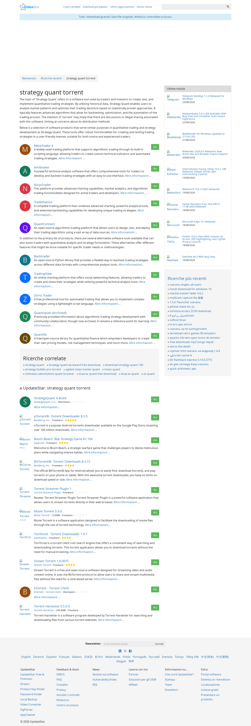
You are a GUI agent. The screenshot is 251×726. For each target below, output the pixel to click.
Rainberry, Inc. (42, 420)
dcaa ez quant (130, 374)
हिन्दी (131, 661)
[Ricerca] (228, 7)
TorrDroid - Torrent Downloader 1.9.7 (60, 534)
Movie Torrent (42, 515)
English (26, 657)
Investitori (171, 690)
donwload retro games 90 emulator (193, 333)
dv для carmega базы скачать (189, 364)
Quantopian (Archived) (50, 313)
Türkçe (179, 657)
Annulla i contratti (68, 695)
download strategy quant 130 (124, 365)
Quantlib (40, 334)
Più (155, 147)
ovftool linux (178, 320)
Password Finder (31, 694)
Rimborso (63, 700)
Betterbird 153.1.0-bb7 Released (200, 189)
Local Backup (28, 699)
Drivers (25, 684)
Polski (126, 657)
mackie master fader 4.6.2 (186, 293)
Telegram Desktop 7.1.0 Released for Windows (203, 97)
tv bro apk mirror (181, 324)
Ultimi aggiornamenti (122, 6)
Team (168, 685)
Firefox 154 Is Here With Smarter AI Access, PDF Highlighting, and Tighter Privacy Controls (204, 239)
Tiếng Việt (192, 657)
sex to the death (180, 346)
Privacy (61, 690)
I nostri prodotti (71, 6)
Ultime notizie (144, 6)
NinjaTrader (42, 185)
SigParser (26, 709)
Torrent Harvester (44, 610)
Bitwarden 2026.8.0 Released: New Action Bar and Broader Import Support (205, 153)
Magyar (121, 661)
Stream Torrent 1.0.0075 (51, 561)
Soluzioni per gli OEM (142, 679)
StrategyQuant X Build (50, 398)
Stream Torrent (42, 565)
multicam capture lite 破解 (186, 298)
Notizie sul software (105, 674)
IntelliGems (40, 537)
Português (140, 657)
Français (64, 657)
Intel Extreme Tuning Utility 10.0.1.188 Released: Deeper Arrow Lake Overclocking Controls (204, 171)
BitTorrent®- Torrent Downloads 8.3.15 (62, 461)
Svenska (167, 657)
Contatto (62, 685)
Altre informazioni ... (72, 158)
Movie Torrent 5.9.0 (48, 511)
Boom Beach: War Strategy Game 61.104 (63, 439)
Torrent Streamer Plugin (47, 492)
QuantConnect (44, 224)
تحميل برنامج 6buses (182, 315)
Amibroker (41, 167)
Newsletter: (93, 644)
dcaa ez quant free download (97, 374)
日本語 (88, 657)
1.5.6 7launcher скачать (185, 302)
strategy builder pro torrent (43, 369)
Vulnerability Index (105, 679)
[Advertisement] (125, 47)
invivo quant (112, 369)
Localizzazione (210, 685)
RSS (95, 685)
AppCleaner (27, 715)
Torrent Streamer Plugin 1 (52, 489)
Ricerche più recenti (187, 278)
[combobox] (193, 7)
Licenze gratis (210, 690)
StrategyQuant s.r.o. (45, 402)
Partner (134, 674)
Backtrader (42, 256)
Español (51, 657)
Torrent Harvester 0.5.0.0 (52, 606)
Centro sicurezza (67, 705)
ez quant (149, 374)
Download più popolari (95, 6)
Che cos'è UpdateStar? (179, 674)
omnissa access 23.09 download (190, 311)
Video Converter (30, 704)
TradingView (43, 274)
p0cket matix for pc (182, 306)
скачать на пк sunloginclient (188, 329)
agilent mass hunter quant (83, 369)
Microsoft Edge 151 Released (198, 221)
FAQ (59, 679)
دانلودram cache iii (181, 355)
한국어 (99, 657)
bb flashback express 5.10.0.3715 (191, 360)
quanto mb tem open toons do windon (195, 338)
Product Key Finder (32, 689)
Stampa (170, 679)
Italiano (77, 657)
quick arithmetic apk (183, 369)
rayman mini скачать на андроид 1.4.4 (195, 351)
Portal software (211, 674)
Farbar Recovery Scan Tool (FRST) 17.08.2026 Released (201, 205)
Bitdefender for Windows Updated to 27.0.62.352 (203, 135)
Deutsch (38, 657)
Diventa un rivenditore (215, 679)
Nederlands (112, 657)
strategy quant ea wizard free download (75, 365)
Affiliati (133, 685)
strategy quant (34, 365)
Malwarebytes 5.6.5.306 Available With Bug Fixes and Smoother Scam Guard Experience (204, 116)
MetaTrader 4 (43, 146)
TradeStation (43, 202)
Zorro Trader (43, 295)
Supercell (39, 443)
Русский (154, 657)
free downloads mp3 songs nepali (192, 342)
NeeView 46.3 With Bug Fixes (198, 256)
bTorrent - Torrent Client (51, 588)
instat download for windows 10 (190, 289)
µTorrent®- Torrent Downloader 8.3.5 (61, 416)
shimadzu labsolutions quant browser (49, 374)
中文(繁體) (222, 657)
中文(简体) (207, 657)
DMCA (61, 674)
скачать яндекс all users (185, 284)
